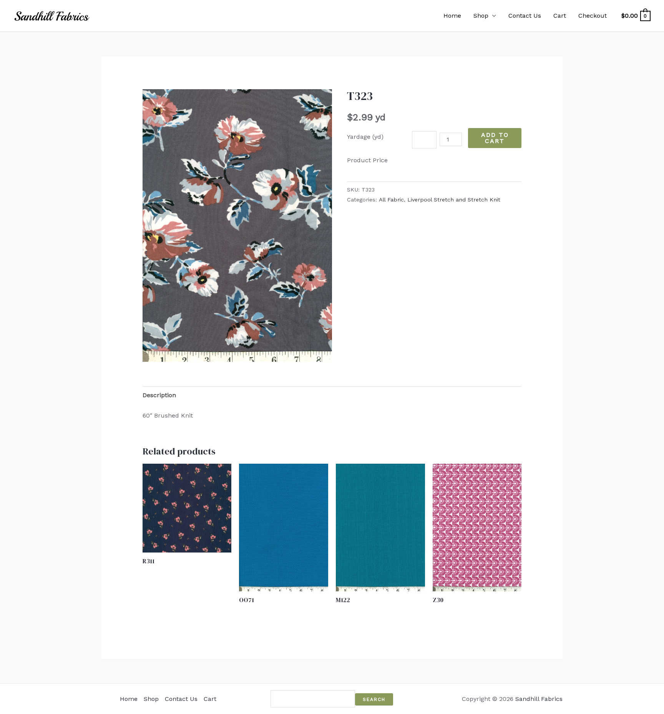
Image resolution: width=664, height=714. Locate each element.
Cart (559, 15)
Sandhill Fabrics (539, 698)
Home (452, 15)
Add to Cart (495, 138)
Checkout (592, 15)
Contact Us (524, 15)
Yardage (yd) (365, 136)
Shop (480, 15)
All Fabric (391, 199)
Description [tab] (159, 395)
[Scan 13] (237, 225)
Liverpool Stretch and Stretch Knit (453, 199)
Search (374, 699)
